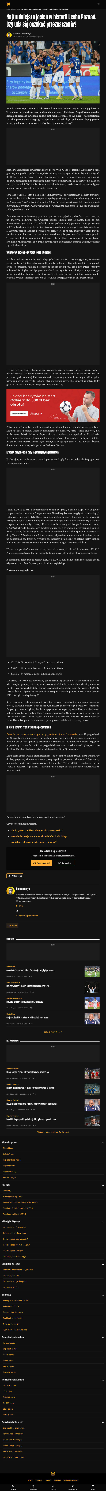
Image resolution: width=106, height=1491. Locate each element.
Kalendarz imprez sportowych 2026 (18, 1270)
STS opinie (7, 1391)
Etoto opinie (8, 1409)
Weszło (18, 9)
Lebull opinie (8, 1360)
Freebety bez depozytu (13, 1312)
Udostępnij (17, 876)
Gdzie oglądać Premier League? (16, 1245)
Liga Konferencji (12, 1069)
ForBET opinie (8, 1403)
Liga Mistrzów (9, 1166)
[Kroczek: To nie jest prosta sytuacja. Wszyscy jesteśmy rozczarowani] (53, 1105)
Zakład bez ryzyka (11, 1306)
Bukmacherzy (6, 1294)
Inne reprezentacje (13, 982)
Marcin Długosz (11, 1008)
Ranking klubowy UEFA (12, 1196)
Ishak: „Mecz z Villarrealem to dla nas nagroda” (36, 830)
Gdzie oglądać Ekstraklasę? (14, 1227)
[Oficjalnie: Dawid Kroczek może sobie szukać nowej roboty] (53, 1019)
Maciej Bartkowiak (12, 1078)
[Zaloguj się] (98, 3)
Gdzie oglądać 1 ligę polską (14, 1233)
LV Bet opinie (8, 1355)
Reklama (57, 1480)
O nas (30, 1480)
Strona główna (10, 9)
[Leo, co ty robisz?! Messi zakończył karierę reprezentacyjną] (53, 987)
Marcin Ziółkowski (12, 1125)
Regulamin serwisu (71, 1480)
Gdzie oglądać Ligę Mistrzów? (15, 1239)
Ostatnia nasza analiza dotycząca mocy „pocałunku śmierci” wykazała (41, 734)
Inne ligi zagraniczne (14, 998)
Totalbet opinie (9, 1397)
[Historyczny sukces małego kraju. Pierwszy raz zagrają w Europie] (53, 1089)
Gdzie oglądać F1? (10, 1287)
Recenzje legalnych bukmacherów (13, 1337)
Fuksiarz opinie (9, 1372)
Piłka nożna (6, 1184)
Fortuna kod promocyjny (13, 1434)
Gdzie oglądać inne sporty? (11, 1263)
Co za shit (66, 863)
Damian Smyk (25, 34)
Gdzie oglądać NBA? (11, 1275)
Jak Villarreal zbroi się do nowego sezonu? (33, 841)
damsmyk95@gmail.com (27, 916)
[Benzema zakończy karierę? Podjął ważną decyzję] (53, 1003)
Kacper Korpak (11, 992)
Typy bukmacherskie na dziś (15, 1330)
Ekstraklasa (10, 967)
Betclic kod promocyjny (13, 1451)
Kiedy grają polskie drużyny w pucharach (20, 1202)
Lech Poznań (12, 926)
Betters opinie (8, 1415)
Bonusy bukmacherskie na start (16, 1300)
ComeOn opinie (9, 1385)
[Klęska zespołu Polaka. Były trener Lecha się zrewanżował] (53, 1073)
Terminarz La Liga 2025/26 (14, 1214)
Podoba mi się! (43, 863)
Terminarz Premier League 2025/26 (18, 1208)
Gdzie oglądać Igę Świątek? (14, 1281)
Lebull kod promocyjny (12, 1445)
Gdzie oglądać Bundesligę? (14, 1256)
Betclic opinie (8, 1366)
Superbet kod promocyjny (14, 1428)
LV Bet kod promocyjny (12, 1439)
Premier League (9, 1177)
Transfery (7, 1190)
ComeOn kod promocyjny (13, 1457)
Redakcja (39, 1480)
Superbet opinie (9, 1349)
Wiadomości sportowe (9, 1142)
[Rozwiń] (102, 1142)
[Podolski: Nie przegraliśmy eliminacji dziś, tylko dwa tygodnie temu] (53, 1120)
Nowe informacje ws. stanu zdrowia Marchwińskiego (39, 836)
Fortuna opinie (9, 1343)
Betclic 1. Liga (8, 1154)
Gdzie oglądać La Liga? (13, 1251)
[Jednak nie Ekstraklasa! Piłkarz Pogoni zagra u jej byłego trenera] (53, 971)
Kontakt (48, 1480)
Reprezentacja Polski (11, 1160)
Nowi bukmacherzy (11, 1324)
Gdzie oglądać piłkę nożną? (11, 1221)
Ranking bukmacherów (12, 1318)
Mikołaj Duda (10, 976)
